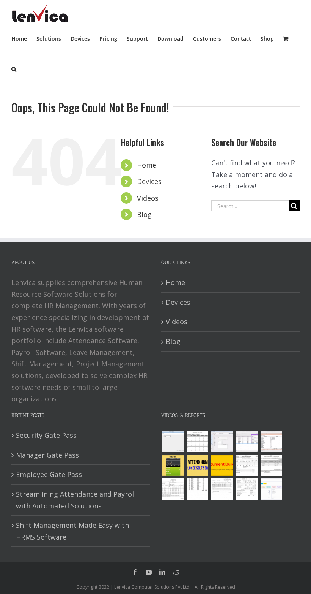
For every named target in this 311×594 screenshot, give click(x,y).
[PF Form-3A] (221, 489)
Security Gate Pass (46, 435)
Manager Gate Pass (47, 454)
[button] (13, 68)
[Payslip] (271, 489)
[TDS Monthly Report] (197, 489)
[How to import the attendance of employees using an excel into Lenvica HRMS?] (172, 441)
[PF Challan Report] (246, 489)
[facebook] (135, 572)
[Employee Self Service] (197, 465)
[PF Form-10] (271, 465)
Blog (144, 214)
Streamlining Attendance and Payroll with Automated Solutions (76, 499)
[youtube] (149, 572)
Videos (148, 198)
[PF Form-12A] (246, 465)
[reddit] (176, 572)
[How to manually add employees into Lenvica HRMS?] (221, 441)
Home (146, 164)
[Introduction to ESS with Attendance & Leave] (172, 465)
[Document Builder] (221, 465)
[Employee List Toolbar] (246, 441)
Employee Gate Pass (49, 474)
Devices (149, 181)
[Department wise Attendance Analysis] (197, 441)
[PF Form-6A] (172, 489)
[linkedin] (162, 572)
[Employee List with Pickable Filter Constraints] (271, 441)
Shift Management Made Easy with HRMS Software (72, 531)
